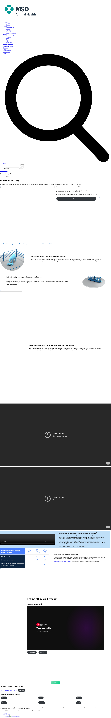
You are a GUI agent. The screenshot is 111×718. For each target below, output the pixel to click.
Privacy (5, 713)
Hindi (41, 697)
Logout (4, 53)
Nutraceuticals (9, 31)
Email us (8, 25)
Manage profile (6, 52)
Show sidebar (3, 171)
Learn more (76, 199)
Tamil (78, 702)
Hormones (8, 30)
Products (5, 26)
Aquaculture (9, 42)
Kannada (41, 702)
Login (4, 49)
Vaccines (8, 29)
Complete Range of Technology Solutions (8, 690)
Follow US (43, 652)
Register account (7, 50)
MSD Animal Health (8, 46)
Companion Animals (11, 35)
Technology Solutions (11, 33)
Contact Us (8, 23)
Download (21, 690)
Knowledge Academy (8, 44)
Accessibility (6, 716)
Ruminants (8, 37)
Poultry (8, 41)
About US (5, 22)
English (3, 697)
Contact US (55, 682)
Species (5, 34)
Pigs (7, 40)
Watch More (32, 652)
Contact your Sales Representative (62, 561)
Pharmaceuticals (10, 27)
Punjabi (79, 697)
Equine (7, 38)
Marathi (3, 702)
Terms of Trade (6, 714)
